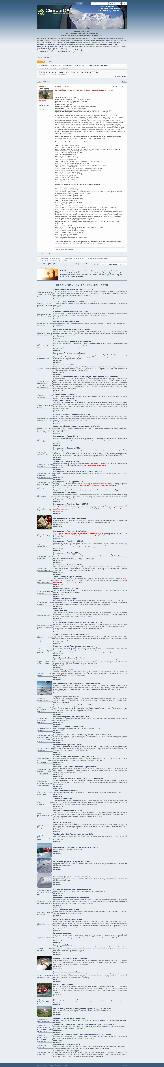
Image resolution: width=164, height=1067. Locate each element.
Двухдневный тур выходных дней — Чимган (71, 999)
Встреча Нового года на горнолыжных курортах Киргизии (76, 683)
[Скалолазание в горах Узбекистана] (45, 750)
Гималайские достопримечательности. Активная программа (78, 778)
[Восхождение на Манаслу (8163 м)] (45, 1047)
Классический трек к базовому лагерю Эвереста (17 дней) (76, 426)
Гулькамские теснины (62, 933)
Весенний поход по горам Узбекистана (69, 1018)
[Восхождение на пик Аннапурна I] (45, 1055)
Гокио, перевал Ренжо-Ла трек (65, 400)
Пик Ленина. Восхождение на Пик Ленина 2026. (72, 705)
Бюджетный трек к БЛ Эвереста (63, 768)
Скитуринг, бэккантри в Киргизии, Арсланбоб (72, 329)
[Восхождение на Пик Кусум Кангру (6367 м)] (45, 510)
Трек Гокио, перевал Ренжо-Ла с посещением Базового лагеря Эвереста (77, 402)
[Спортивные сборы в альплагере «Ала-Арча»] (45, 903)
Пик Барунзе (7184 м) (60, 484)
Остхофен (119, 271)
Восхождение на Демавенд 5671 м (67, 448)
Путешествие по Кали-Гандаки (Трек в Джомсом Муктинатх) (77, 622)
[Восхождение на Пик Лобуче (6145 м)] (45, 547)
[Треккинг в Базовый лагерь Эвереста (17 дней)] (45, 641)
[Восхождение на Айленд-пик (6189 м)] (45, 570)
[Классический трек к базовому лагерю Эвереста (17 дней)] (45, 432)
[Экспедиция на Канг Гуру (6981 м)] (45, 466)
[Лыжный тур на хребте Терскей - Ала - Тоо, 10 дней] (45, 296)
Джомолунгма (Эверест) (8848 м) (110, 42)
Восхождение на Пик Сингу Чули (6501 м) (69, 531)
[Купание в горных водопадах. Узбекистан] (44, 969)
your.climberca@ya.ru (78, 50)
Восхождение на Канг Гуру (61, 464)
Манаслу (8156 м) (57, 44)
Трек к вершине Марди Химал (65, 790)
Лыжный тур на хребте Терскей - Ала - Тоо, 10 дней (73, 289)
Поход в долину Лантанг (63, 670)
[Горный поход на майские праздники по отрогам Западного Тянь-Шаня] (44, 1016)
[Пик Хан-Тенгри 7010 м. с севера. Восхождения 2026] (45, 762)
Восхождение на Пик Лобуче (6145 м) (68, 541)
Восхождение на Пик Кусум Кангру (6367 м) (70, 504)
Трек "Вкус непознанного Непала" (63, 792)
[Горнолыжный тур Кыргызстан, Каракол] (45, 359)
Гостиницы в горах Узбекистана (66, 321)
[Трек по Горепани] (43, 615)
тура (64, 648)
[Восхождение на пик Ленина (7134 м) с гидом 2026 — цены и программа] (45, 741)
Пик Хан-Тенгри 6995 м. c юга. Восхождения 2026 (72, 889)
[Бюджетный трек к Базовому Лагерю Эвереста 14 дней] (45, 773)
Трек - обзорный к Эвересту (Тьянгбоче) (69, 658)
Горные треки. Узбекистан (64, 945)
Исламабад (100, 271)
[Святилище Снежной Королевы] (45, 593)
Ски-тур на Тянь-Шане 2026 (64, 365)
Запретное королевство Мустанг (66, 697)
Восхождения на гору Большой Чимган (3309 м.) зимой (75, 847)
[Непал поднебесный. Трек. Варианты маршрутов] (45, 653)
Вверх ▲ (125, 1065)
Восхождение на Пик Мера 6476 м (66, 553)
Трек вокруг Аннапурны (62, 798)
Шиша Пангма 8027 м (44, 46)
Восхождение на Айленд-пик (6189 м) (68, 565)
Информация (80, 264)
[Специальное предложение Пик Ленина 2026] (45, 722)
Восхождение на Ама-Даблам (65, 492)
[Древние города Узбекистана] (45, 397)
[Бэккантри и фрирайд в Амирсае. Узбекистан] (44, 872)
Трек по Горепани (60, 610)
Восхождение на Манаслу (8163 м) (66, 1045)
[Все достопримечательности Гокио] (45, 817)
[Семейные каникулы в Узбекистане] (45, 926)
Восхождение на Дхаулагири (65, 488)
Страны (62, 264)
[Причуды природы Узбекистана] (45, 914)
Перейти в (96, 264)
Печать (124, 81)
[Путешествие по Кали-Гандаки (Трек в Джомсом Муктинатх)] (45, 629)
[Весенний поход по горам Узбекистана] (45, 1021)
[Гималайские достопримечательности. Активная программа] (45, 785)
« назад (117, 76)
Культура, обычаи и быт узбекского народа (70, 311)
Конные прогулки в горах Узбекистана (68, 972)
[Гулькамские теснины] (44, 938)
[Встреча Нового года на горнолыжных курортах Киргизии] (44, 694)
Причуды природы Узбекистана (66, 909)
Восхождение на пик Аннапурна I (66, 1051)
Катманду (107, 271)
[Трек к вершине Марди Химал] (45, 794)
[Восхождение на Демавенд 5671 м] (45, 455)
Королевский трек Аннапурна (65, 598)
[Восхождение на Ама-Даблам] (45, 498)
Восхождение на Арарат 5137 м (65, 436)
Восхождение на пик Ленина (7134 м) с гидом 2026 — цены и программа (82, 735)
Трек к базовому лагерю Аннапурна (67, 577)
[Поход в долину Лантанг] (45, 675)
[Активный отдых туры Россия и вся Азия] (39, 107)
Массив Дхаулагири (70, 44)
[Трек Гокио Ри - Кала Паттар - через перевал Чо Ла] (45, 840)
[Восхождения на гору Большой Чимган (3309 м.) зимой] (44, 857)
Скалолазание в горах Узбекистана (67, 745)
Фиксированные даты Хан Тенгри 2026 (68, 727)
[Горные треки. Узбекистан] (45, 950)
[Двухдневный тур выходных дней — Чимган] (45, 1003)
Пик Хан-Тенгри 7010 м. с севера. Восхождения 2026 (73, 757)
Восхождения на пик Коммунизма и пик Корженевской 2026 (77, 472)
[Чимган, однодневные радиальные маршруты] (45, 347)
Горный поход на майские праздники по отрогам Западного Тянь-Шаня (82, 1009)
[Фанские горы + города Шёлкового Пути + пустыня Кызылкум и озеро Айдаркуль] (45, 387)
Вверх (39, 254)
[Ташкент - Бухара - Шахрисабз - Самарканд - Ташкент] (45, 307)
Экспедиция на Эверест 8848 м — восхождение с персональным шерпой (82, 1035)
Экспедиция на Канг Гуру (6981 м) (66, 462)
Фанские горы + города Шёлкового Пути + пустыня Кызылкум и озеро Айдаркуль (86, 377)
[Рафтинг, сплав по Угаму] (44, 996)
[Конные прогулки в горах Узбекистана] (45, 977)
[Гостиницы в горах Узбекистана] (45, 325)
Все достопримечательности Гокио (67, 810)
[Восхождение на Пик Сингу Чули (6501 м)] (45, 536)
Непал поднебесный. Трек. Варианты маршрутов (73, 646)
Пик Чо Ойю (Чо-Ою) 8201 (112, 44)
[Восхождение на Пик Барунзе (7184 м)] (45, 484)
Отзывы (56, 264)
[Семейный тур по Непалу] (45, 828)
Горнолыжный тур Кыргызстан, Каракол (69, 353)
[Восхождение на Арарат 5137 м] (45, 442)
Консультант (45, 87)
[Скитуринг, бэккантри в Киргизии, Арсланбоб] (45, 335)
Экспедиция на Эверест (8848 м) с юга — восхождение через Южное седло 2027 (84, 1025)
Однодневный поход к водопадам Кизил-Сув (71, 414)
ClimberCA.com (43, 264)
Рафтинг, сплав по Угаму (63, 984)
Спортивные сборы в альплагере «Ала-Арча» (71, 897)
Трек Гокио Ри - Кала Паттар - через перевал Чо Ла (73, 834)
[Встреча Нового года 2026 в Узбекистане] (44, 529)
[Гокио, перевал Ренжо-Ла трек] (45, 407)
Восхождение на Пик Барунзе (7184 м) (68, 482)
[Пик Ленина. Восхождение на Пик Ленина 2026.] (45, 711)
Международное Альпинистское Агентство (74, 275)
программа (59, 780)
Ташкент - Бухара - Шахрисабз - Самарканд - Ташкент (74, 301)
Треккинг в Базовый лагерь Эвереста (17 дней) (71, 634)
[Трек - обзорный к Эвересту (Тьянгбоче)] (45, 663)
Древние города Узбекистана (65, 394)
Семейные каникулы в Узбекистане (67, 919)
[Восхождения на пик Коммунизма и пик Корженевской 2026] (45, 477)
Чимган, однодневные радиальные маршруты (72, 341)
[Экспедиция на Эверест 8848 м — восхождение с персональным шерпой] (45, 1041)
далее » (123, 76)
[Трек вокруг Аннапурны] (45, 804)
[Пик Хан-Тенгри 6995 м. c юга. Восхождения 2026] (45, 894)
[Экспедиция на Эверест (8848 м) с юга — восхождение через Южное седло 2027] (45, 1031)
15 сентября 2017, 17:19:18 (62, 86)
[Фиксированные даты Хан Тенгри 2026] (45, 730)
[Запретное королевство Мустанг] (45, 700)
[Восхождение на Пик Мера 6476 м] (45, 558)
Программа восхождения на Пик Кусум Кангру (75, 508)
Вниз (38, 81)
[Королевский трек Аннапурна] (45, 604)
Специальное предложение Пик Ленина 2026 (71, 717)
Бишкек (87, 271)
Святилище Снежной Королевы (66, 589)
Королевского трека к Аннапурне (77, 600)
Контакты (89, 264)
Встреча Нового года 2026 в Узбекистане (69, 518)
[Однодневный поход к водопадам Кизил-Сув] (45, 420)
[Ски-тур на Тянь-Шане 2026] (45, 370)
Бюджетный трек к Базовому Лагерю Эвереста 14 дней (75, 767)
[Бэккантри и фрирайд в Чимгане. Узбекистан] (44, 887)
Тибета (60, 46)
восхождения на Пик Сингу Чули (116, 533)
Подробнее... (57, 299)
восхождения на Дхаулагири (69, 490)
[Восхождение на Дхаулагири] (45, 490)
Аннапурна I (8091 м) (44, 44)
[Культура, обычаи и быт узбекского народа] (45, 316)
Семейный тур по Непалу (63, 822)
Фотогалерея (71, 264)
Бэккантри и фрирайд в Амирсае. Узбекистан (71, 862)
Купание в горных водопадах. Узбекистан (70, 958)
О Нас (51, 264)
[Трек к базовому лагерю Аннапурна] (45, 582)
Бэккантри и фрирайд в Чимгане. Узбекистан (71, 877)
